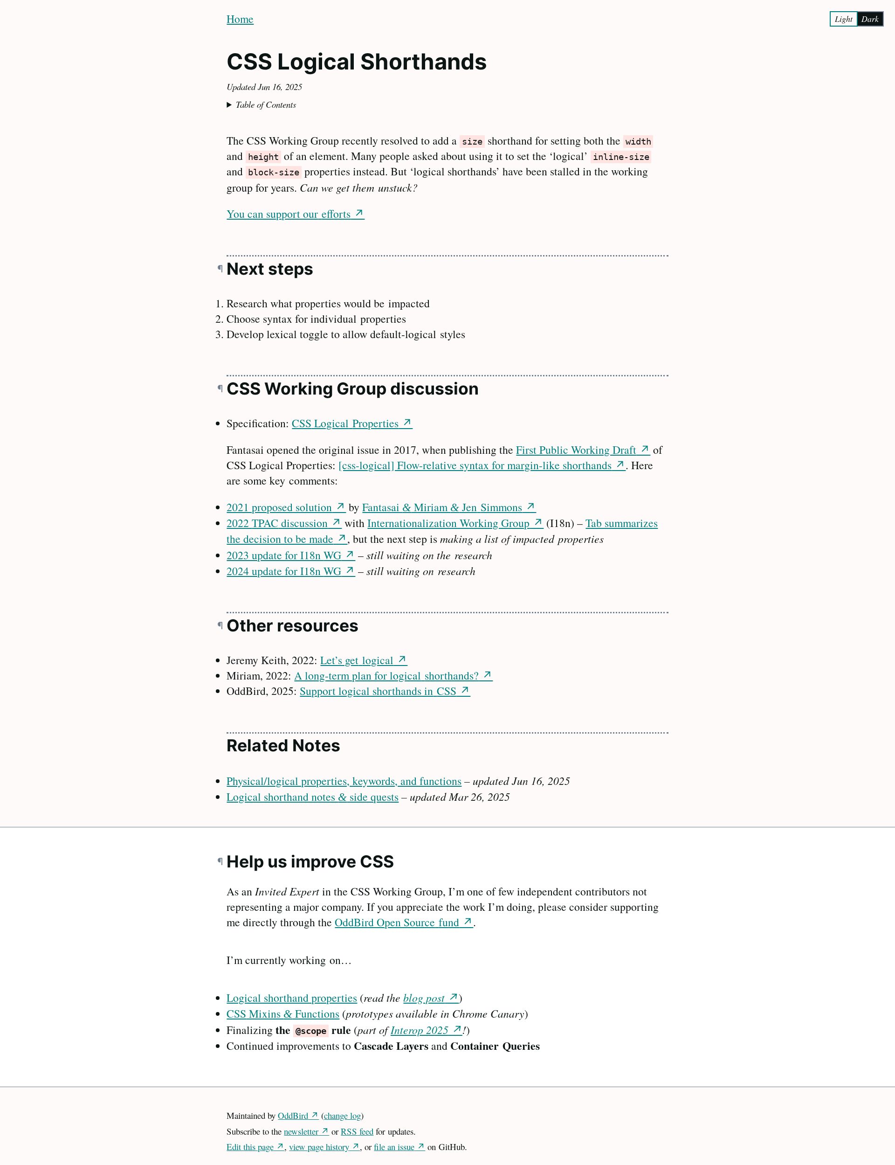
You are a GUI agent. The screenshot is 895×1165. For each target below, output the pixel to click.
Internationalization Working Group (448, 522)
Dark (870, 18)
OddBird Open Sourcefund (397, 922)
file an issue (394, 1146)
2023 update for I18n (284, 555)
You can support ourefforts (289, 213)
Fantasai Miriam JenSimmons (442, 506)
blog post (424, 997)
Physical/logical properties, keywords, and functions (344, 780)
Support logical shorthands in (378, 690)
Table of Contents (266, 104)
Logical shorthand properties (292, 997)
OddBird (293, 1115)
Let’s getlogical (356, 659)
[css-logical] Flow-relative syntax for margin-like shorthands (475, 465)
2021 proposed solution (279, 506)
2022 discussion (277, 522)
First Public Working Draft (576, 449)
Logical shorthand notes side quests (313, 796)
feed (357, 1131)
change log (342, 1115)
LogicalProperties (345, 423)
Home (240, 18)
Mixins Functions (283, 1013)
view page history (319, 1146)
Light (844, 18)
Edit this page (250, 1146)
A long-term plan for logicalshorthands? (386, 675)
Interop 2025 (419, 1029)
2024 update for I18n (284, 570)
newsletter (301, 1131)
